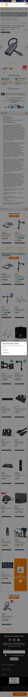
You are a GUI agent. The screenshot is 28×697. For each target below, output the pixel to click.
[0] (25, 5)
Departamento (5, 349)
